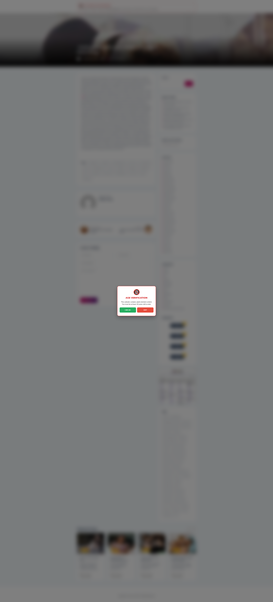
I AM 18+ (128, 310)
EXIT (145, 310)
